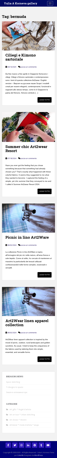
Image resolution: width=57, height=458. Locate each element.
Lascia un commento (28, 67)
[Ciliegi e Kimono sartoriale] (28, 35)
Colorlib (20, 455)
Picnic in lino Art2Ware (27, 237)
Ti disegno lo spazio (14, 387)
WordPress (38, 455)
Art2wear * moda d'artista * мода (24, 425)
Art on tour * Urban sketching (22, 414)
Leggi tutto (44, 100)
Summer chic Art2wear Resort (26, 148)
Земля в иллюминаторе (17, 392)
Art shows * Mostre (18, 419)
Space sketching (13, 382)
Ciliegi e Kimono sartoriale (20, 57)
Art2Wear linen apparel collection (27, 322)
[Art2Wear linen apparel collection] (28, 301)
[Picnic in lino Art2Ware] (28, 218)
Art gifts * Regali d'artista (20, 409)
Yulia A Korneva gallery (20, 3)
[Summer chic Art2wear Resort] (28, 127)
